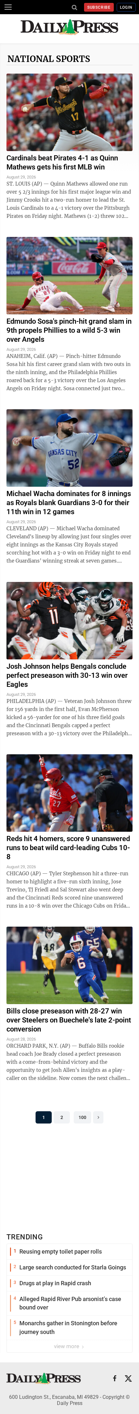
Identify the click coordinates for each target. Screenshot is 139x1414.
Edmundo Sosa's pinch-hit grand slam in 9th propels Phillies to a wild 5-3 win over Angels (69, 330)
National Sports (48, 59)
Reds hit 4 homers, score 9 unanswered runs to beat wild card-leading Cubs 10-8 (68, 848)
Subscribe (99, 7)
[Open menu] (8, 7)
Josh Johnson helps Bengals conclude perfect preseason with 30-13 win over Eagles (67, 675)
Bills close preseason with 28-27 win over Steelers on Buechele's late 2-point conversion (68, 1020)
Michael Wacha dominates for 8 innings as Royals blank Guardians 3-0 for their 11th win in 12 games (68, 503)
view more (67, 1346)
